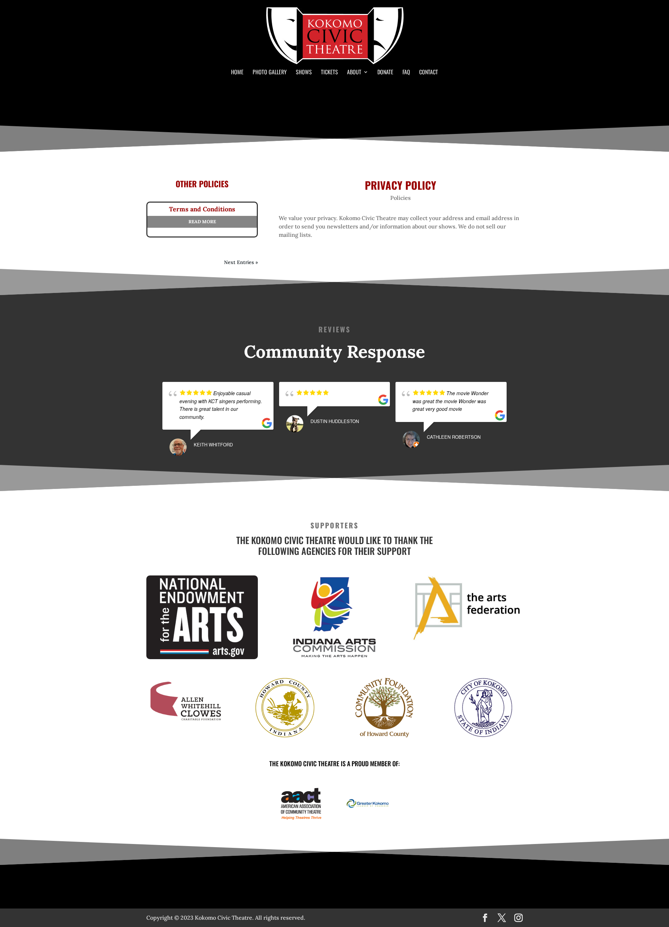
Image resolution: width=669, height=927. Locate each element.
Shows (304, 72)
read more (202, 222)
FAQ (406, 72)
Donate (385, 72)
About (354, 72)
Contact (428, 72)
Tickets (329, 72)
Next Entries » (241, 262)
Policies (400, 197)
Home (237, 72)
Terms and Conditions (202, 209)
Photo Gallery (270, 72)
